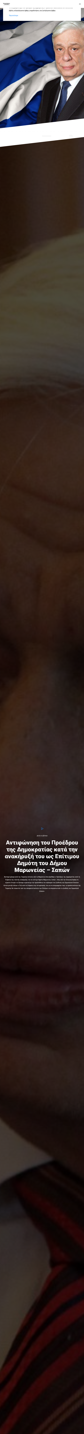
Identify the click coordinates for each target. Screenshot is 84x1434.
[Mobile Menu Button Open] (80, 4)
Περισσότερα (13, 15)
